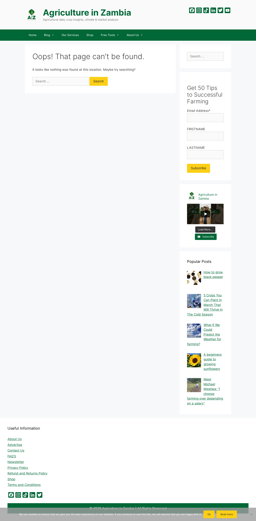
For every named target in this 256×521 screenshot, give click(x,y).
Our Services (70, 35)
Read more (226, 514)
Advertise (14, 445)
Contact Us (15, 450)
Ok (209, 514)
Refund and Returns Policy (27, 473)
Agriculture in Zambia (87, 12)
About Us (133, 35)
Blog (47, 35)
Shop (89, 35)
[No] (251, 514)
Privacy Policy (17, 468)
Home (33, 35)
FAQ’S (11, 456)
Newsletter (15, 462)
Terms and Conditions (24, 485)
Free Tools (108, 35)
